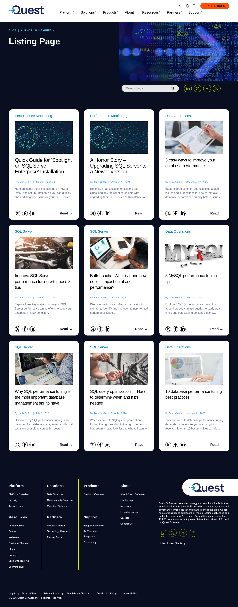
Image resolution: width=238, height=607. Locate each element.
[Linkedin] (162, 533)
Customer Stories (18, 543)
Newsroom (126, 506)
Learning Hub (16, 566)
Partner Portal (54, 537)
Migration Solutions (57, 506)
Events (12, 531)
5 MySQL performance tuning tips (191, 278)
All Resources (16, 525)
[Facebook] (183, 533)
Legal (12, 593)
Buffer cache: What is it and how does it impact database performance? (118, 281)
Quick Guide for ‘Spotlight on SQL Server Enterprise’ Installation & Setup (43, 166)
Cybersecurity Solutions (60, 500)
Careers (124, 517)
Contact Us (126, 523)
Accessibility (130, 593)
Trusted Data (16, 506)
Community (90, 542)
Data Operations (178, 116)
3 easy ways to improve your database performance (190, 163)
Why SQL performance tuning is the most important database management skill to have (43, 397)
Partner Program (56, 525)
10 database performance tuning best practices (193, 394)
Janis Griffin (24, 181)
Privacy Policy (51, 593)
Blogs (12, 549)
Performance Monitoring (33, 116)
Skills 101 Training (19, 560)
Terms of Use (29, 593)
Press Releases (129, 512)
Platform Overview (19, 494)
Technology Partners (58, 531)
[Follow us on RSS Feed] (217, 88)
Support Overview (93, 525)
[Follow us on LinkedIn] (188, 88)
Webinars (14, 537)
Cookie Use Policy (106, 593)
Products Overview (94, 494)
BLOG (13, 30)
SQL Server (24, 231)
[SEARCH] (173, 88)
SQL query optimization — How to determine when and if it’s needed (117, 397)
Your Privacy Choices (77, 593)
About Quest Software (132, 494)
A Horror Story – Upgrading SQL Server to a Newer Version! (118, 165)
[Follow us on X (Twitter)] (197, 88)
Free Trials (215, 6)
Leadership (126, 500)
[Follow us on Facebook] (207, 88)
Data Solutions (55, 494)
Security (13, 500)
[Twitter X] (173, 533)
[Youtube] (193, 533)
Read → (66, 213)
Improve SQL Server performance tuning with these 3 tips (42, 281)
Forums (13, 555)
